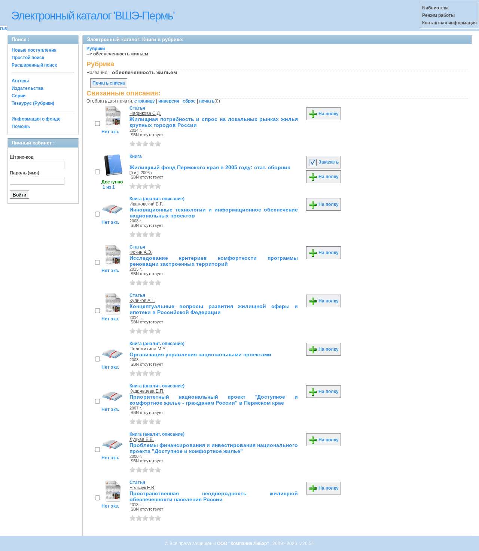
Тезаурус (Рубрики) (33, 103)
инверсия (168, 101)
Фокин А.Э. (140, 252)
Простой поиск (28, 57)
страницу (144, 101)
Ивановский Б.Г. (146, 204)
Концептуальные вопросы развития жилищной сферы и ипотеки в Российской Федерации (213, 309)
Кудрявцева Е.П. (146, 391)
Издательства (27, 88)
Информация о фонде (36, 119)
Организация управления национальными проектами (200, 354)
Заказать (328, 162)
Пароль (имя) (24, 173)
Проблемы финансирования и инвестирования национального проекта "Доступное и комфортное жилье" (213, 448)
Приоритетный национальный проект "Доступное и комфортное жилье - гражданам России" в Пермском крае (213, 400)
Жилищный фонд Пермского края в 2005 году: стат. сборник (209, 167)
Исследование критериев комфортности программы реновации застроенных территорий (213, 261)
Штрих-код (22, 157)
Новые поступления (34, 50)
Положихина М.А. (148, 348)
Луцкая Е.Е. (141, 439)
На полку (328, 113)
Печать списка (108, 83)
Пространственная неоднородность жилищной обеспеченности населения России (213, 496)
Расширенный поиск (34, 65)
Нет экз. (110, 131)
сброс (189, 101)
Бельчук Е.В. (142, 487)
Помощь (21, 126)
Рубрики (95, 48)
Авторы (20, 80)
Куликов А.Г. (142, 300)
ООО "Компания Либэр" (243, 543)
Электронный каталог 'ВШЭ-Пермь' (92, 15)
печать (206, 101)
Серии (18, 95)
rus (3, 28)
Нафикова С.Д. (145, 113)
